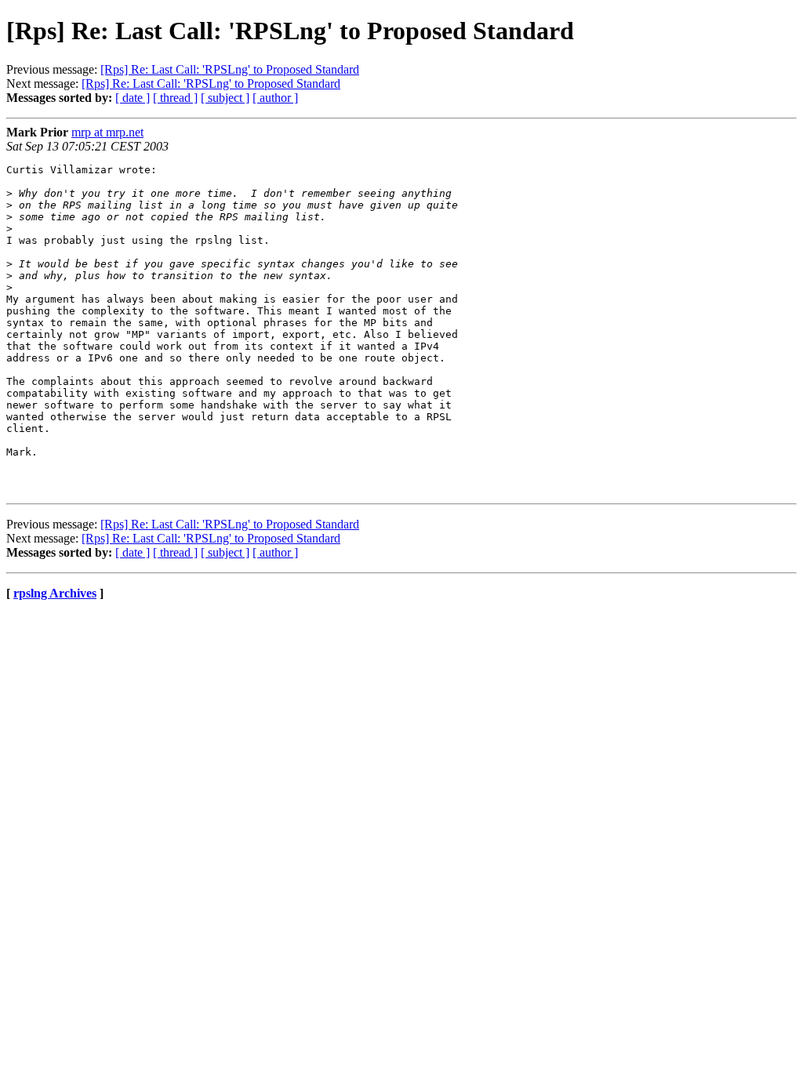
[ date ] (132, 97)
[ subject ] (225, 97)
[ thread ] (175, 97)
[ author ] (275, 97)
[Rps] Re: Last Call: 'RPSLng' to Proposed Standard (229, 69)
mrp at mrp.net (107, 132)
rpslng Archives (54, 593)
